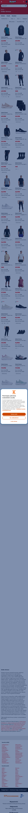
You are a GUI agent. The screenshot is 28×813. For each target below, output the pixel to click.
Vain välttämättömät (14, 417)
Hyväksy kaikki (14, 414)
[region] (14, 406)
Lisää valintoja (14, 421)
